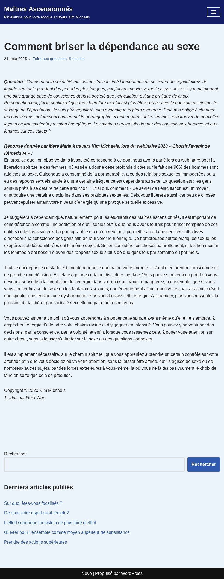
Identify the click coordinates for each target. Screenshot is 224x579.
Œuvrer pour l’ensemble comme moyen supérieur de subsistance (67, 532)
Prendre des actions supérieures (35, 542)
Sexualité (77, 58)
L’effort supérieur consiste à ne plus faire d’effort (50, 522)
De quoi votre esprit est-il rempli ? (36, 513)
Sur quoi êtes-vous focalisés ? (33, 503)
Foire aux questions (50, 58)
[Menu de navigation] (213, 12)
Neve (86, 573)
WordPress (132, 573)
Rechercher (15, 454)
